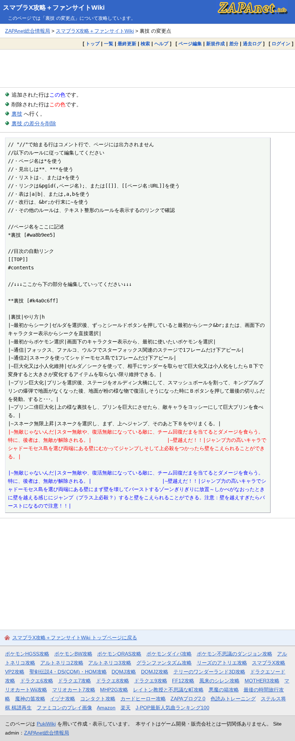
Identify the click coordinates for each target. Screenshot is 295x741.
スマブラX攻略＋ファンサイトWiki (54, 7)
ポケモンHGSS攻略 (27, 654)
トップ (93, 43)
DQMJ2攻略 (154, 672)
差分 (234, 43)
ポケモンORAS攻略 (119, 654)
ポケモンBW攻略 (73, 654)
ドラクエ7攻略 (74, 681)
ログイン (281, 43)
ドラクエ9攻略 (150, 681)
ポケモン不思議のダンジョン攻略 (234, 654)
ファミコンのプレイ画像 (64, 707)
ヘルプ (161, 43)
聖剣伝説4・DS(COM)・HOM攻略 (68, 672)
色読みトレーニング (233, 698)
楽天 (126, 707)
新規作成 (215, 43)
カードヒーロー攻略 (143, 698)
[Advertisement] (147, 68)
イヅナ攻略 (62, 698)
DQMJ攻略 (124, 672)
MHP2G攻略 (114, 690)
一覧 (108, 43)
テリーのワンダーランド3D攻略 (209, 672)
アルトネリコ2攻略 (61, 663)
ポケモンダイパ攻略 (169, 654)
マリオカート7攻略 (73, 690)
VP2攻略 (14, 672)
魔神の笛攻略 (30, 698)
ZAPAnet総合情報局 (27, 31)
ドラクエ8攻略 (112, 681)
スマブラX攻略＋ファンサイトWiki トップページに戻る (74, 637)
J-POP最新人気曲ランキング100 (172, 707)
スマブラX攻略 (268, 663)
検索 (145, 43)
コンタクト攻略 (97, 698)
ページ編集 (190, 43)
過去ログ (252, 43)
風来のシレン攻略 (219, 681)
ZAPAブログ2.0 (188, 698)
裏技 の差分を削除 (34, 123)
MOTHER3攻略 (262, 681)
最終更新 (127, 43)
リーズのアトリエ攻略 (222, 663)
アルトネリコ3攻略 (109, 663)
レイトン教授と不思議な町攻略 (168, 690)
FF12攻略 (183, 681)
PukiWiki (46, 724)
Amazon (106, 707)
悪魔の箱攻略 (224, 690)
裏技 (17, 114)
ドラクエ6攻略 (36, 681)
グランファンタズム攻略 (164, 663)
